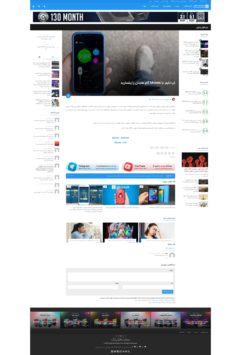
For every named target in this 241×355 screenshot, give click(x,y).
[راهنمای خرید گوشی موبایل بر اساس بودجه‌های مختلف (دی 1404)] (135, 320)
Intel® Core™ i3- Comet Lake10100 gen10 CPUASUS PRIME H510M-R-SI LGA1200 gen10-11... (44, 169)
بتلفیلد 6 (156, 1)
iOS (167, 148)
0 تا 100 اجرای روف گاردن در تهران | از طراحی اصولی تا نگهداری (190, 190)
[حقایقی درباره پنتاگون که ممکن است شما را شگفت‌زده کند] (203, 181)
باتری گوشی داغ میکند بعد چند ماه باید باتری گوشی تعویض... (43, 152)
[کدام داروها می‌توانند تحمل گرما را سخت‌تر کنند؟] (157, 232)
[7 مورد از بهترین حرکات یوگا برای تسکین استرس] (203, 197)
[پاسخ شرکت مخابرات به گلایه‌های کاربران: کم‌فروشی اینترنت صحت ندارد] (204, 63)
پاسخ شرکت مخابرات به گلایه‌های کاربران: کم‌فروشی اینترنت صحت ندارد (190, 63)
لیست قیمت (154, 6)
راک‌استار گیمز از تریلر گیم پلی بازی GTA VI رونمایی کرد (42, 74)
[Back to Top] (120, 336)
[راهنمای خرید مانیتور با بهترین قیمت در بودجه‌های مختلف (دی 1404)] (105, 320)
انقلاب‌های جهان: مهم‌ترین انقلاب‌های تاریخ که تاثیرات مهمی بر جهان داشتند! (196, 170)
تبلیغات (189, 332)
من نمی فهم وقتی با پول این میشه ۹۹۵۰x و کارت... (44, 129)
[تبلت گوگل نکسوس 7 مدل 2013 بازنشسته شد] (157, 195)
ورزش (151, 148)
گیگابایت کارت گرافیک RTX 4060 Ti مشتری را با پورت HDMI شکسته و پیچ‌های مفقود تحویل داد (191, 54)
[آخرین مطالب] (52, 57)
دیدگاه (169, 248)
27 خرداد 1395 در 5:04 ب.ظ (155, 253)
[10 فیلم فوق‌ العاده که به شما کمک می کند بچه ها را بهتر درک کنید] (120, 232)
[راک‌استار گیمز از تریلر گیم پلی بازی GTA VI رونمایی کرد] (55, 74)
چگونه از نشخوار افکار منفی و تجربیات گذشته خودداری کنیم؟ (84, 241)
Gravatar (158, 302)
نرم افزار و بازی (202, 27)
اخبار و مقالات (188, 6)
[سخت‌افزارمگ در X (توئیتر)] (115, 351)
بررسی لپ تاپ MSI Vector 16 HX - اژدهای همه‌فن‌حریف (191, 131)
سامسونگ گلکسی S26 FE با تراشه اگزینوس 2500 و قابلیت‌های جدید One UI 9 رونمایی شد (42, 103)
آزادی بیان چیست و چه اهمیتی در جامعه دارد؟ (192, 204)
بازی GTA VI (203, 1)
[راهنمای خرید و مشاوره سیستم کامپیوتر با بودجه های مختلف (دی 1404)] (166, 320)
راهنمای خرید (167, 6)
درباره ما (196, 332)
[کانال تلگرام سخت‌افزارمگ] (123, 351)
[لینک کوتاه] (150, 99)
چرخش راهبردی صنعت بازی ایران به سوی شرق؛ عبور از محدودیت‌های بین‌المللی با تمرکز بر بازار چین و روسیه (42, 84)
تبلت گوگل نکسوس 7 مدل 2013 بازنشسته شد (162, 207)
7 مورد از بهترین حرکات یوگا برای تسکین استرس (191, 197)
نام (172, 283)
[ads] (120, 17)
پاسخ (166, 258)
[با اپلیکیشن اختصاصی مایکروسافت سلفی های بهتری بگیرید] (120, 195)
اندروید (156, 148)
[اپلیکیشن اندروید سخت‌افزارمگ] (126, 351)
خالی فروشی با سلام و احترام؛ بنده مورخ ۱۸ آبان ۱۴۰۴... (44, 159)
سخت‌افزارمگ (204, 332)
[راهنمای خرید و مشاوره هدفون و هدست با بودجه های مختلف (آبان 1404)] (196, 320)
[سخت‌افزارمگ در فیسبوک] (118, 351)
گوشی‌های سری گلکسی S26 (178, 1)
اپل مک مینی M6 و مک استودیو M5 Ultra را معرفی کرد (191, 73)
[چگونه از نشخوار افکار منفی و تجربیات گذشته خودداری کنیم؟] (84, 232)
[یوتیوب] (148, 166)
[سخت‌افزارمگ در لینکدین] (112, 351)
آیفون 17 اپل (165, 1)
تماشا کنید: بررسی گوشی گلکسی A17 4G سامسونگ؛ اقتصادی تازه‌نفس (191, 121)
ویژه (144, 6)
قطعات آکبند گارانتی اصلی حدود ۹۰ (44, 144)
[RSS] (129, 351)
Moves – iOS (120, 142)
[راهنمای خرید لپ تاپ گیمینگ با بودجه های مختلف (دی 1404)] (45, 320)
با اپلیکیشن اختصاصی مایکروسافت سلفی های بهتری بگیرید (122, 207)
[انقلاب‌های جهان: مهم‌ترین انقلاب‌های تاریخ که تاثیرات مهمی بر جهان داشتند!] (195, 159)
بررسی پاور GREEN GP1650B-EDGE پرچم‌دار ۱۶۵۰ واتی (193, 93)
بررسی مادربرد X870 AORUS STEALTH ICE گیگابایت (193, 112)
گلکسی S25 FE (193, 1)
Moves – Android (120, 138)
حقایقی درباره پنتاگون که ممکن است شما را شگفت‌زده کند (190, 182)
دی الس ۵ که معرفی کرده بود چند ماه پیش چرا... (43, 137)
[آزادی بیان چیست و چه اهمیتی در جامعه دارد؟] (203, 204)
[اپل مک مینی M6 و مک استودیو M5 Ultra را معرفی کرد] (204, 72)
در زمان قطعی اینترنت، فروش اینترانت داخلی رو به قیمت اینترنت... (43, 179)
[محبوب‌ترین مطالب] (39, 57)
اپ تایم (162, 148)
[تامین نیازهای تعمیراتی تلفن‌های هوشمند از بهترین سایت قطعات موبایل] (55, 93)
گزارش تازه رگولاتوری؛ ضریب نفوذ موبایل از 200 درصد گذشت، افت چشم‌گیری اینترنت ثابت (41, 65)
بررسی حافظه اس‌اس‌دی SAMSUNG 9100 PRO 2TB (191, 102)
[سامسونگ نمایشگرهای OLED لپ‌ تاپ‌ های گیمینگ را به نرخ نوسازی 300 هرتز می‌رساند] (204, 44)
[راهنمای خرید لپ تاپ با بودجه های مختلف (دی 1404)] (75, 320)
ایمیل (116, 283)
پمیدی (166, 99)
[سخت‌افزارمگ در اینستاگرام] (121, 351)
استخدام (182, 332)
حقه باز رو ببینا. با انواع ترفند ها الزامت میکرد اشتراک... (43, 122)
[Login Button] (33, 6)
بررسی (177, 6)
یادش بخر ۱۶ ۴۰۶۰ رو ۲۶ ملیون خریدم (43, 192)
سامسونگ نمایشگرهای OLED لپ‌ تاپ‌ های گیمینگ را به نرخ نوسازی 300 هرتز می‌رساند (191, 44)
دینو (150, 1)
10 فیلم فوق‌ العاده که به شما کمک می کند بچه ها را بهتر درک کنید (121, 241)
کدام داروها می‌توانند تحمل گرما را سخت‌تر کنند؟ (158, 240)
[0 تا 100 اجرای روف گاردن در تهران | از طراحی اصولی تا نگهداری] (203, 189)
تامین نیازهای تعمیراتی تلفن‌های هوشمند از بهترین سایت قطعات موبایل (144, 176)
